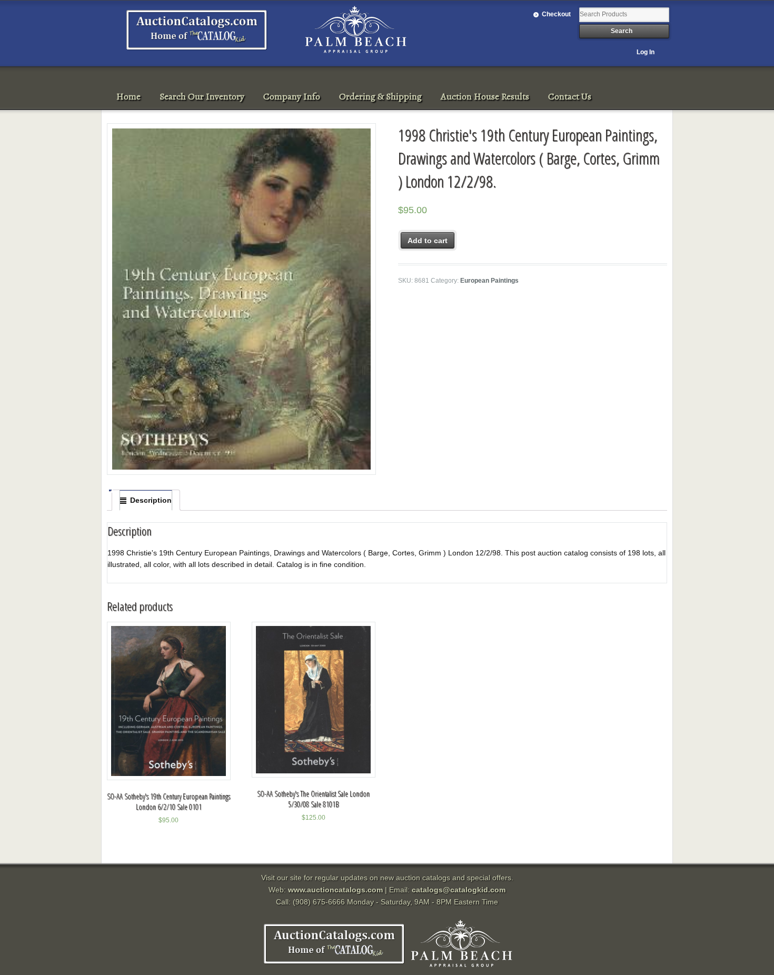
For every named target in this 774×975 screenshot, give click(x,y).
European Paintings (489, 280)
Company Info (291, 96)
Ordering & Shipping (380, 96)
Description (151, 500)
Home (128, 96)
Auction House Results (485, 96)
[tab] (146, 500)
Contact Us (569, 96)
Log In (645, 52)
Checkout (556, 14)
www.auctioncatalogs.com (335, 890)
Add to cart (428, 240)
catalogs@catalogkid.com (458, 890)
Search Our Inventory (202, 96)
